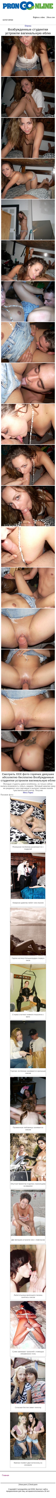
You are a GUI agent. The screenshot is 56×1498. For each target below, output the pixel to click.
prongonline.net (24, 1489)
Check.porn (32, 1485)
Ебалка (28, 26)
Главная (5, 1475)
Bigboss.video (39, 17)
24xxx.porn (23, 1485)
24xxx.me (51, 17)
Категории (8, 20)
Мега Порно (28, 792)
